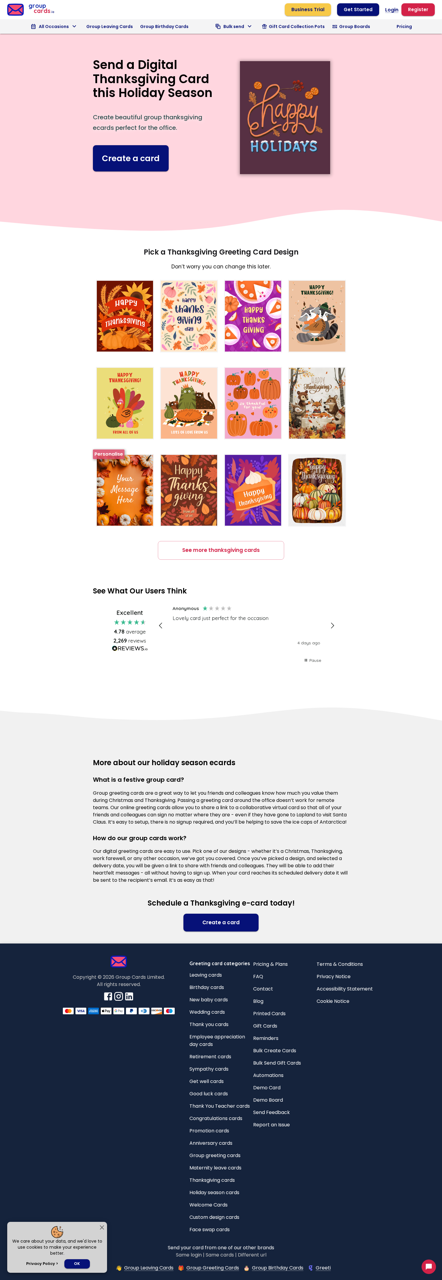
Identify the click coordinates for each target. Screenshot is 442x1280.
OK (77, 1263)
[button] (161, 625)
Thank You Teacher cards (219, 1106)
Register (418, 9)
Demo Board (268, 1100)
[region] (246, 626)
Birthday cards (206, 987)
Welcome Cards (208, 1204)
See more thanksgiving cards (221, 550)
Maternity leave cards (215, 1167)
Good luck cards (208, 1093)
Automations (268, 1075)
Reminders (265, 1038)
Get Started (358, 9)
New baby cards (208, 999)
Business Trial (307, 9)
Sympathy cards (209, 1069)
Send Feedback (271, 1112)
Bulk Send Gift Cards (277, 1062)
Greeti (323, 1267)
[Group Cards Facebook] (108, 1000)
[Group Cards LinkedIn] (129, 1000)
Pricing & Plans (270, 964)
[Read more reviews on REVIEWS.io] (130, 649)
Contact (263, 988)
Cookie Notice (333, 1001)
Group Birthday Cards (164, 26)
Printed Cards (269, 1013)
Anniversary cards (210, 1143)
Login (391, 9)
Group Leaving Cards (109, 26)
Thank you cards (209, 1024)
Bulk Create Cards (274, 1050)
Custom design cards (214, 1217)
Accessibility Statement (345, 988)
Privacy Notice (334, 976)
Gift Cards (265, 1025)
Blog (258, 1001)
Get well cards (206, 1081)
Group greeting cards (215, 1155)
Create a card (131, 158)
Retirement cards (210, 1056)
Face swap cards (209, 1229)
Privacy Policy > (42, 1263)
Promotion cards (209, 1130)
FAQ (258, 976)
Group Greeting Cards (212, 1267)
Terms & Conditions (340, 964)
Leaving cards (205, 975)
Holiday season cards (214, 1192)
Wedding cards (207, 1012)
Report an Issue (271, 1124)
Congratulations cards (215, 1118)
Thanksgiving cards (212, 1180)
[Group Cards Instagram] (118, 1000)
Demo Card (267, 1087)
